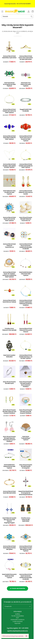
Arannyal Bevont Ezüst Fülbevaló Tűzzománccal (9, 245)
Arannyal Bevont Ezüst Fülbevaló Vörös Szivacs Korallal (26, 192)
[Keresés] (31, 16)
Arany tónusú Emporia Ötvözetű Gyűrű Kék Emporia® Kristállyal (25, 411)
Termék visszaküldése (17, 616)
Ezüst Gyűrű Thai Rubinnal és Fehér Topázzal (26, 84)
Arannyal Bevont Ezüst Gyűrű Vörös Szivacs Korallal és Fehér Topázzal (25, 138)
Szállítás (17, 614)
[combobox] (17, 16)
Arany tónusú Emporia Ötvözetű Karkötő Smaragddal (25, 466)
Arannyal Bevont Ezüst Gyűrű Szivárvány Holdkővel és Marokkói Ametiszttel (25, 577)
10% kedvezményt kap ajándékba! (13, 636)
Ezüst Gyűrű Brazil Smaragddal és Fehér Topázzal (9, 84)
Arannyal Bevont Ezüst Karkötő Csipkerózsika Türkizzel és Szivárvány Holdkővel (25, 303)
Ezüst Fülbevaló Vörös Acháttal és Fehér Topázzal (9, 192)
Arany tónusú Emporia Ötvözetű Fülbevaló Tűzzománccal (25, 219)
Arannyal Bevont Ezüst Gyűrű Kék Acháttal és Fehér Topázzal (9, 137)
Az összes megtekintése (17, 588)
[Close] (26, 636)
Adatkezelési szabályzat (17, 619)
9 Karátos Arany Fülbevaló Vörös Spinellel (9, 329)
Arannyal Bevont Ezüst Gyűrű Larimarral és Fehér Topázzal (9, 219)
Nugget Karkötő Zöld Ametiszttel (25, 110)
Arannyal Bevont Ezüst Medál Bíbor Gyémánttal (9, 56)
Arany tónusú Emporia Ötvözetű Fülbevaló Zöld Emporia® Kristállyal (9, 411)
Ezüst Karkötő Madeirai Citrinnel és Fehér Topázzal (25, 273)
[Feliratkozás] (30, 606)
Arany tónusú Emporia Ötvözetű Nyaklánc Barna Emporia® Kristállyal (25, 384)
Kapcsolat (17, 623)
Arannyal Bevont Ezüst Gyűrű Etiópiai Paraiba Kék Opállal (9, 547)
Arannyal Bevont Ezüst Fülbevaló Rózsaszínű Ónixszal (25, 330)
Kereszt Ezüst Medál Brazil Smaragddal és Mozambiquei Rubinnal (26, 493)
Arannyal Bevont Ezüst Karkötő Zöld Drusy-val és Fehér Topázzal (25, 356)
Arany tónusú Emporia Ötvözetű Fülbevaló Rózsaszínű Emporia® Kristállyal (9, 439)
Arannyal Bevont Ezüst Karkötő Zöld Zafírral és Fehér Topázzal (9, 111)
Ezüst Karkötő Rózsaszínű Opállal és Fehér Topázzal (9, 576)
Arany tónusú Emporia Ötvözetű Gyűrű (9, 382)
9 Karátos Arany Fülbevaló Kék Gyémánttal (25, 519)
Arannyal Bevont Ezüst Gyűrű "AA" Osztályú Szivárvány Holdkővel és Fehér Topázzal (9, 274)
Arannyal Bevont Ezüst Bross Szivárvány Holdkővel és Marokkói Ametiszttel (25, 246)
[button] (2, 11)
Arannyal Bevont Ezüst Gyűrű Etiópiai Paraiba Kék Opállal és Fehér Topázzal (25, 548)
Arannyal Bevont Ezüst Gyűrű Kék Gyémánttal (9, 492)
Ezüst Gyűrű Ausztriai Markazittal (9, 356)
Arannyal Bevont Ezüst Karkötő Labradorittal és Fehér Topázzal (25, 165)
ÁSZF (17, 617)
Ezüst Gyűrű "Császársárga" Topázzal (25, 438)
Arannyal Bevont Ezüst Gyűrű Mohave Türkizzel (9, 301)
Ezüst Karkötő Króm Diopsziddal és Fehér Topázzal (9, 466)
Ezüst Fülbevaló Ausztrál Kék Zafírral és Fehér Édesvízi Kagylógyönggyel (9, 520)
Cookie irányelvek (17, 621)
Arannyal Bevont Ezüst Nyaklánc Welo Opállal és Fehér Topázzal (9, 165)
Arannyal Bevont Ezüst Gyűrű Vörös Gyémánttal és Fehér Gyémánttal (26, 57)
